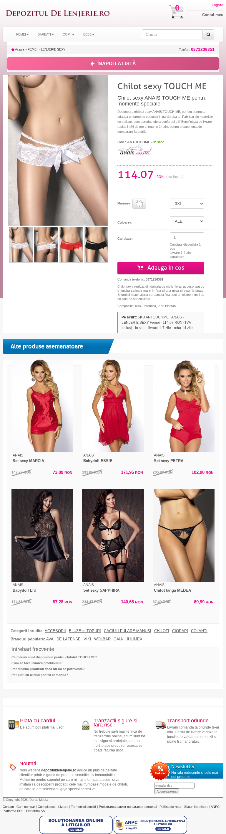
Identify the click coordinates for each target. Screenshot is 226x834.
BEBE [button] (87, 34)
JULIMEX (134, 639)
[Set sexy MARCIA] (42, 406)
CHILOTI (161, 631)
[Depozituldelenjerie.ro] (58, 13)
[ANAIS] (135, 150)
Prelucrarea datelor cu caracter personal (128, 806)
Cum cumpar (26, 806)
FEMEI (32, 49)
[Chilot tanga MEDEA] (184, 535)
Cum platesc (47, 806)
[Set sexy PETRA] (184, 406)
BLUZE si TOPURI (85, 631)
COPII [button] (67, 34)
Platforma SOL (13, 811)
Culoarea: (124, 222)
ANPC (215, 806)
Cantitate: (125, 238)
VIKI (87, 639)
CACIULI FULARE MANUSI (127, 631)
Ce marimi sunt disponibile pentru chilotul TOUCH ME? (54, 657)
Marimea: (124, 203)
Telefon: (197, 49)
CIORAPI (180, 631)
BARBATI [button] (44, 34)
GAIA (118, 639)
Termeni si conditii (84, 806)
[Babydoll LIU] (42, 535)
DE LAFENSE (68, 639)
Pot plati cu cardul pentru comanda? (39, 675)
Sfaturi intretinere (196, 806)
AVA (50, 639)
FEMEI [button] (21, 34)
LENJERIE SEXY (53, 49)
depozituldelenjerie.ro (58, 770)
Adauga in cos (165, 267)
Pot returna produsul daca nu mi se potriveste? (48, 669)
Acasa (19, 49)
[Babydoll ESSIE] (113, 406)
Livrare (63, 806)
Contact (9, 806)
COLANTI (199, 631)
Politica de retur (170, 806)
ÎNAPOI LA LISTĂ (116, 63)
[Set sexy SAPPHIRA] (113, 535)
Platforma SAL (36, 811)
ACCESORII (55, 631)
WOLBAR (102, 639)
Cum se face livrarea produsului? (37, 663)
